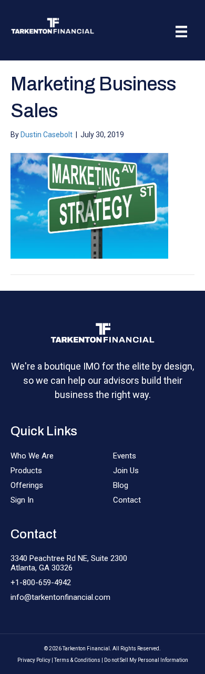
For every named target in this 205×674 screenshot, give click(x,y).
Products (26, 470)
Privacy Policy (33, 660)
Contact (127, 500)
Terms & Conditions (77, 660)
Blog (120, 485)
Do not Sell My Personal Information (146, 660)
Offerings (27, 485)
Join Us (126, 470)
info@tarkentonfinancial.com (60, 597)
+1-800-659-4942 (41, 582)
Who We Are (32, 456)
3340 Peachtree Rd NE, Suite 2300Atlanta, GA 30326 (69, 563)
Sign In (22, 500)
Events (124, 456)
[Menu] (181, 31)
